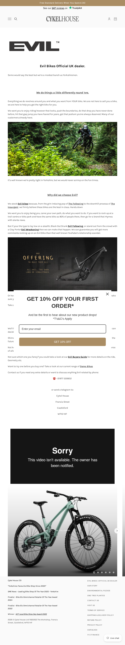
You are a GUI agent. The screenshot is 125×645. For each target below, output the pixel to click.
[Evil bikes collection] (62, 46)
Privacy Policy (94, 625)
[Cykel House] (62, 19)
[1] (94, 572)
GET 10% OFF (62, 341)
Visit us (91, 605)
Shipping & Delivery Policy (100, 615)
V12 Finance (93, 635)
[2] (98, 572)
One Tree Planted (96, 595)
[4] (106, 572)
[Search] (16, 19)
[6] (114, 572)
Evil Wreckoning (30, 229)
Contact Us (93, 600)
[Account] (109, 19)
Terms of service (96, 610)
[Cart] (115, 19)
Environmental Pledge (98, 591)
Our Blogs (92, 630)
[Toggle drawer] (9, 19)
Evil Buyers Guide (77, 357)
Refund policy (94, 620)
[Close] (107, 294)
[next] (117, 531)
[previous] (8, 487)
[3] (102, 572)
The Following (75, 203)
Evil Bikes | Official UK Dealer (102, 581)
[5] (110, 572)
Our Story (92, 586)
